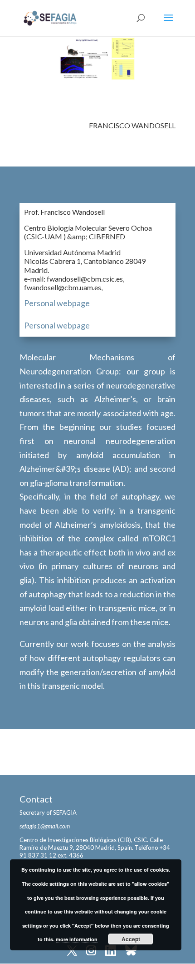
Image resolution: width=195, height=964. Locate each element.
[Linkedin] (110, 951)
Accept (131, 939)
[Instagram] (91, 951)
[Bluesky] (131, 951)
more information (77, 939)
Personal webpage (57, 303)
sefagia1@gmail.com (45, 826)
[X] (72, 951)
